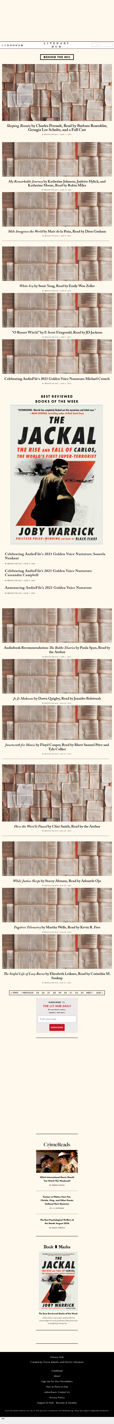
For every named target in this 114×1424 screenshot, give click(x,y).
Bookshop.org (68, 1411)
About (57, 1375)
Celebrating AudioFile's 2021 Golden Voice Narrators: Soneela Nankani (55, 557)
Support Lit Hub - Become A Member (57, 1402)
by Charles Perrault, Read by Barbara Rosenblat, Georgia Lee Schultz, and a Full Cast (57, 128)
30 (65, 992)
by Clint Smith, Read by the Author (57, 827)
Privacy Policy (57, 1397)
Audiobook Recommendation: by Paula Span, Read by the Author (57, 650)
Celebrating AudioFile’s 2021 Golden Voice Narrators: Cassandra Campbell (48, 573)
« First (14, 992)
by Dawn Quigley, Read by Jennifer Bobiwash (57, 699)
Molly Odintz (58, 1228)
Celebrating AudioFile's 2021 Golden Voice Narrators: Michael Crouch (57, 379)
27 (48, 992)
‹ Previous (27, 992)
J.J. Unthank (58, 1208)
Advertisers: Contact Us (57, 1392)
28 (54, 992)
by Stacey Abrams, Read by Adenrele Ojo (57, 881)
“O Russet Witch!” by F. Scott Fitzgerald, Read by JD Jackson (57, 333)
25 (37, 992)
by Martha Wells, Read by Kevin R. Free (57, 928)
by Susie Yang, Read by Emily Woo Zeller (57, 286)
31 (71, 992)
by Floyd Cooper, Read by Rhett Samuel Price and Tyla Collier (57, 747)
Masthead (57, 1370)
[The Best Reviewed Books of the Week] (58, 1281)
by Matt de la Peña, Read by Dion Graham (57, 232)
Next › (89, 992)
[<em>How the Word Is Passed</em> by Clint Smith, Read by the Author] (57, 792)
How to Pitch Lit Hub (57, 1386)
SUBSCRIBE (57, 1027)
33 (82, 992)
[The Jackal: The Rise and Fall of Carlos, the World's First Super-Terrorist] (56, 474)
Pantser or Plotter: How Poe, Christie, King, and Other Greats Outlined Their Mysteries (57, 1200)
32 (76, 992)
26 (43, 992)
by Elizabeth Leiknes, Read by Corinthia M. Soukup (57, 976)
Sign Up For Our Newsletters (57, 1381)
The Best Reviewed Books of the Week (58, 1313)
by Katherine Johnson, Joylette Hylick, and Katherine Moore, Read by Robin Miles (57, 184)
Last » (99, 992)
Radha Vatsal (58, 1185)
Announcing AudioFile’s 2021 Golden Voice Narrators (48, 588)
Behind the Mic (57, 57)
